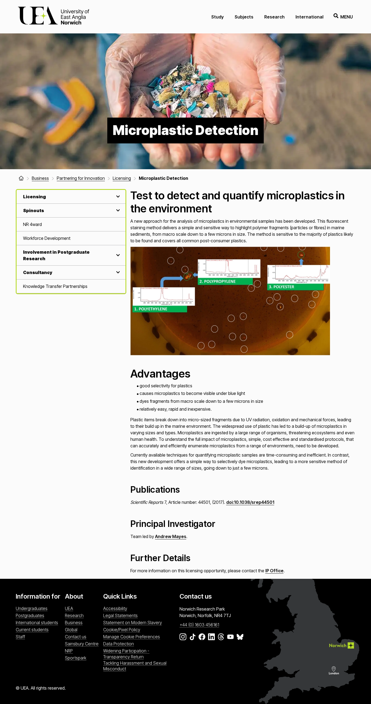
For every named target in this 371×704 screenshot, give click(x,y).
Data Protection (118, 643)
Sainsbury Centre (82, 643)
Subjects (244, 17)
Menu (346, 17)
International (309, 17)
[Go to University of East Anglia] (53, 16)
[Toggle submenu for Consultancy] (117, 272)
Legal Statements (120, 615)
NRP (69, 650)
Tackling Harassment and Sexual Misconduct (134, 665)
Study (217, 17)
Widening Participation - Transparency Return (126, 653)
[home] (21, 178)
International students (37, 622)
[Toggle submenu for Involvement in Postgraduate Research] (117, 255)
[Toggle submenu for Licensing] (117, 196)
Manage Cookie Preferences (131, 636)
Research (274, 17)
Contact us (75, 636)
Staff (20, 636)
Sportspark (75, 658)
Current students (32, 629)
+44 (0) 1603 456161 (199, 624)
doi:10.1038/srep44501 (250, 502)
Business (74, 622)
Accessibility (115, 608)
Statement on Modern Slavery (132, 622)
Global (71, 629)
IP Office (274, 570)
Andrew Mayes (170, 536)
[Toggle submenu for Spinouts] (117, 210)
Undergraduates (32, 608)
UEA (69, 608)
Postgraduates (30, 615)
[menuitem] (71, 224)
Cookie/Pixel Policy (121, 629)
